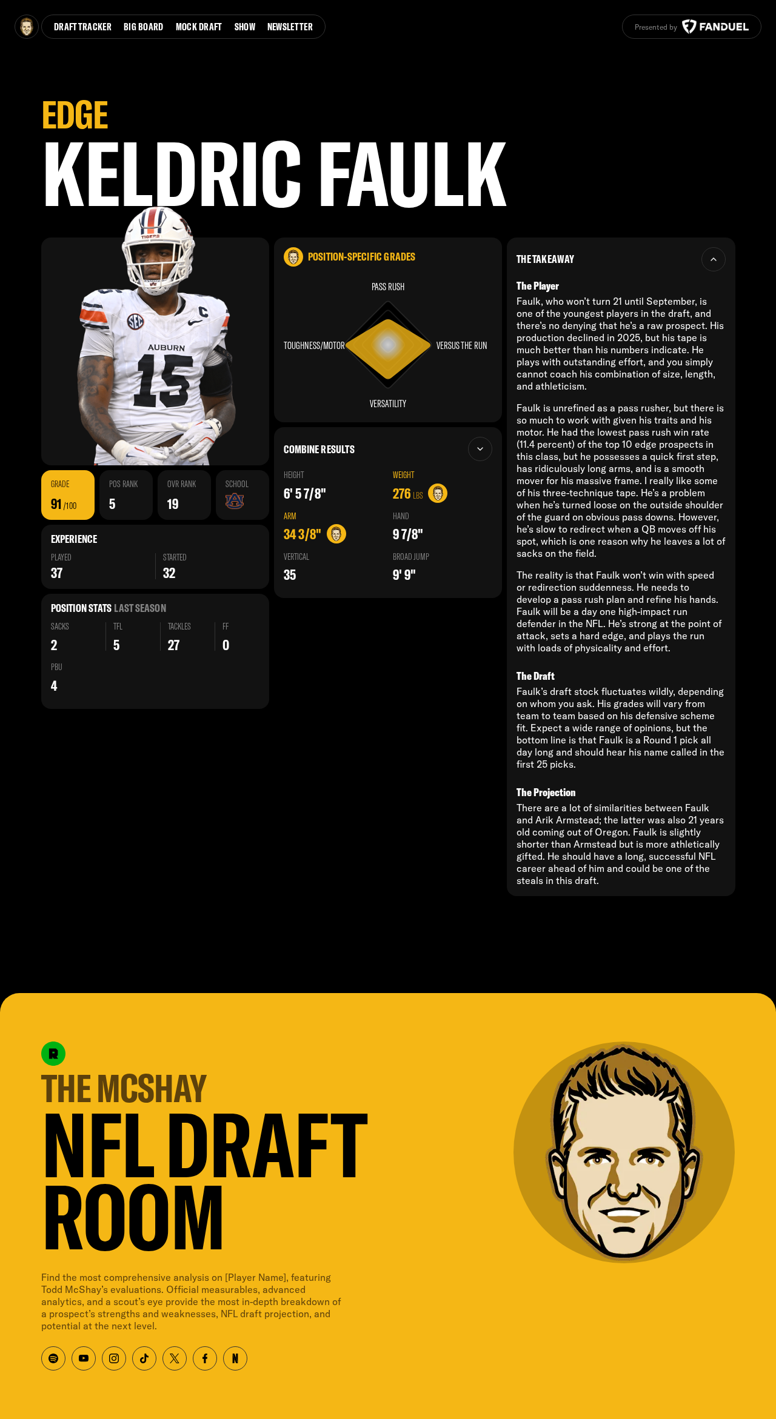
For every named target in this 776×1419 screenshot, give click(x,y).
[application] (388, 345)
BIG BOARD (144, 26)
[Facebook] (205, 1358)
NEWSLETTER (290, 26)
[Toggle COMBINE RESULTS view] (480, 449)
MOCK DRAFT (199, 26)
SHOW (245, 26)
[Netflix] (235, 1358)
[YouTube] (84, 1358)
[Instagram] (114, 1358)
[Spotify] (53, 1358)
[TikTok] (144, 1358)
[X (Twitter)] (174, 1358)
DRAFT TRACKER (83, 26)
